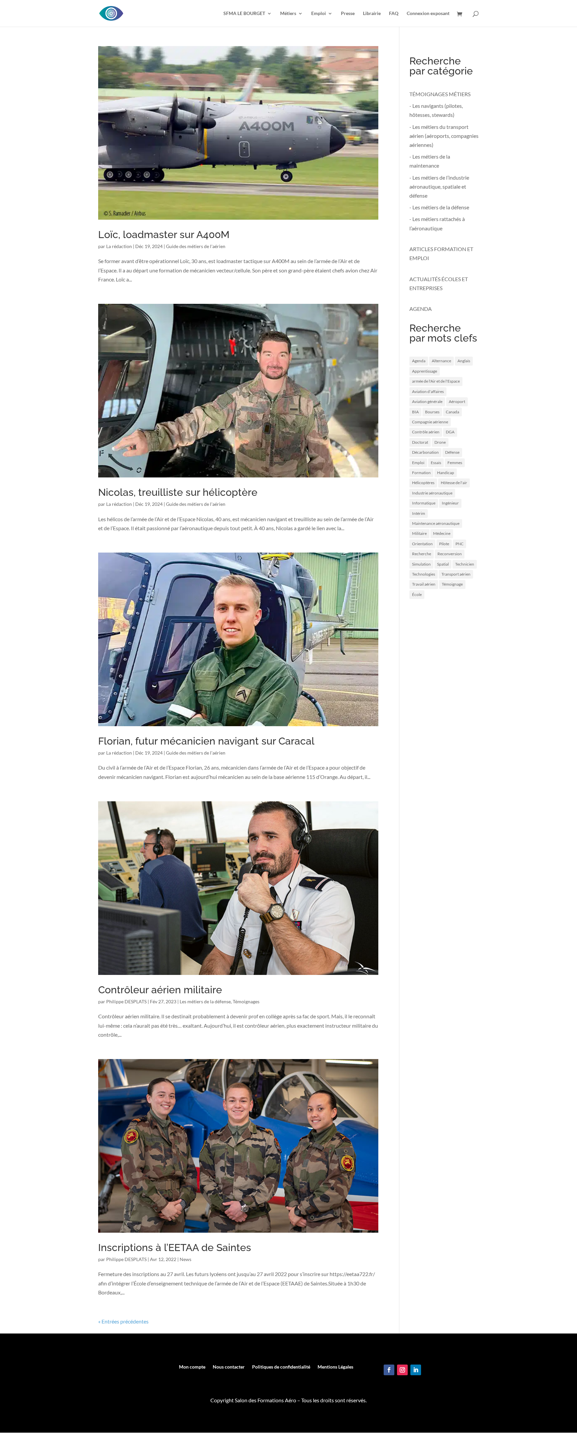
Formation (421, 472)
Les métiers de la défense (205, 1001)
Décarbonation (425, 452)
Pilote (444, 543)
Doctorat (420, 442)
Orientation (422, 543)
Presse (348, 13)
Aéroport (457, 401)
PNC (459, 543)
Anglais (463, 360)
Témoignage (452, 584)
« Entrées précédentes (123, 1321)
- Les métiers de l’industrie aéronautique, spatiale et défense (439, 186)
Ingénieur (450, 502)
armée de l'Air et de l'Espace (436, 381)
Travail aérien (423, 584)
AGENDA (420, 308)
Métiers (288, 13)
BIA (415, 411)
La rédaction (119, 246)
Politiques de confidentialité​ (281, 1367)
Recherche (421, 553)
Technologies (423, 574)
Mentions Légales (335, 1367)
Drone (440, 442)
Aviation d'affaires (428, 391)
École (417, 594)
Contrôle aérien (425, 431)
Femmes (454, 462)
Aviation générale (427, 401)
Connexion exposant (428, 13)
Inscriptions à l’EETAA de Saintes (174, 1247)
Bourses (432, 411)
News (185, 1259)
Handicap (445, 472)
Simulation (421, 564)
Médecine (441, 533)
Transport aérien (455, 574)
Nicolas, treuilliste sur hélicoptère (177, 492)
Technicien (464, 564)
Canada (452, 411)
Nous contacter (229, 1367)
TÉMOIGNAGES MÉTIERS (439, 94)
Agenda (418, 360)
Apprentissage (424, 371)
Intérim (418, 513)
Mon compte (192, 1367)
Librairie (372, 13)
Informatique (423, 502)
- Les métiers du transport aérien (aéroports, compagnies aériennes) (443, 136)
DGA (450, 431)
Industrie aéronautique (432, 492)
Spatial (443, 564)
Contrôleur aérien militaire (160, 990)
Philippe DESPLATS (126, 1001)
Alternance (441, 360)
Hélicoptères (423, 482)
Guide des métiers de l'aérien (195, 246)
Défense (452, 452)
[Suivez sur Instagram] (402, 1370)
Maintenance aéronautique (435, 523)
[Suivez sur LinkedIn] (415, 1370)
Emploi (318, 13)
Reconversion (449, 553)
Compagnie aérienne (430, 421)
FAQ (393, 13)
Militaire (419, 533)
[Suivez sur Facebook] (389, 1370)
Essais (436, 462)
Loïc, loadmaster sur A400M (163, 234)
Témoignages (246, 1001)
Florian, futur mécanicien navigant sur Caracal (206, 741)
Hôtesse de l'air (454, 482)
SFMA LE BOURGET (244, 13)
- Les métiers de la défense (439, 207)
